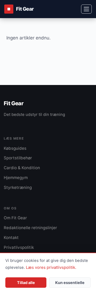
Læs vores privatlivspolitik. (51, 267)
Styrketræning (18, 187)
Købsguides (15, 148)
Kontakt (11, 237)
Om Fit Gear (15, 217)
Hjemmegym (16, 177)
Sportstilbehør (18, 157)
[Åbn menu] (86, 9)
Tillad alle (26, 282)
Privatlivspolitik (19, 247)
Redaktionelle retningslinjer (30, 227)
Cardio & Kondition (22, 167)
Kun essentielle (70, 282)
